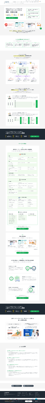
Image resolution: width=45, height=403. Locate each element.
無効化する (36, 401)
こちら (10, 401)
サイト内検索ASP (19, 394)
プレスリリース (30, 392)
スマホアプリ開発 (19, 393)
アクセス (5, 395)
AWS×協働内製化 (19, 392)
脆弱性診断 (19, 395)
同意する (28, 401)
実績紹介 (30, 393)
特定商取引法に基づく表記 (31, 395)
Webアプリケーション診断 (24, 392)
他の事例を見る (35, 249)
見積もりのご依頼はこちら (35, 136)
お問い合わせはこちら (11, 375)
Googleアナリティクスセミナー (24, 393)
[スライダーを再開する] (41, 28)
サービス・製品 (23, 395)
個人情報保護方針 (36, 392)
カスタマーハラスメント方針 (37, 395)
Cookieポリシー (36, 393)
